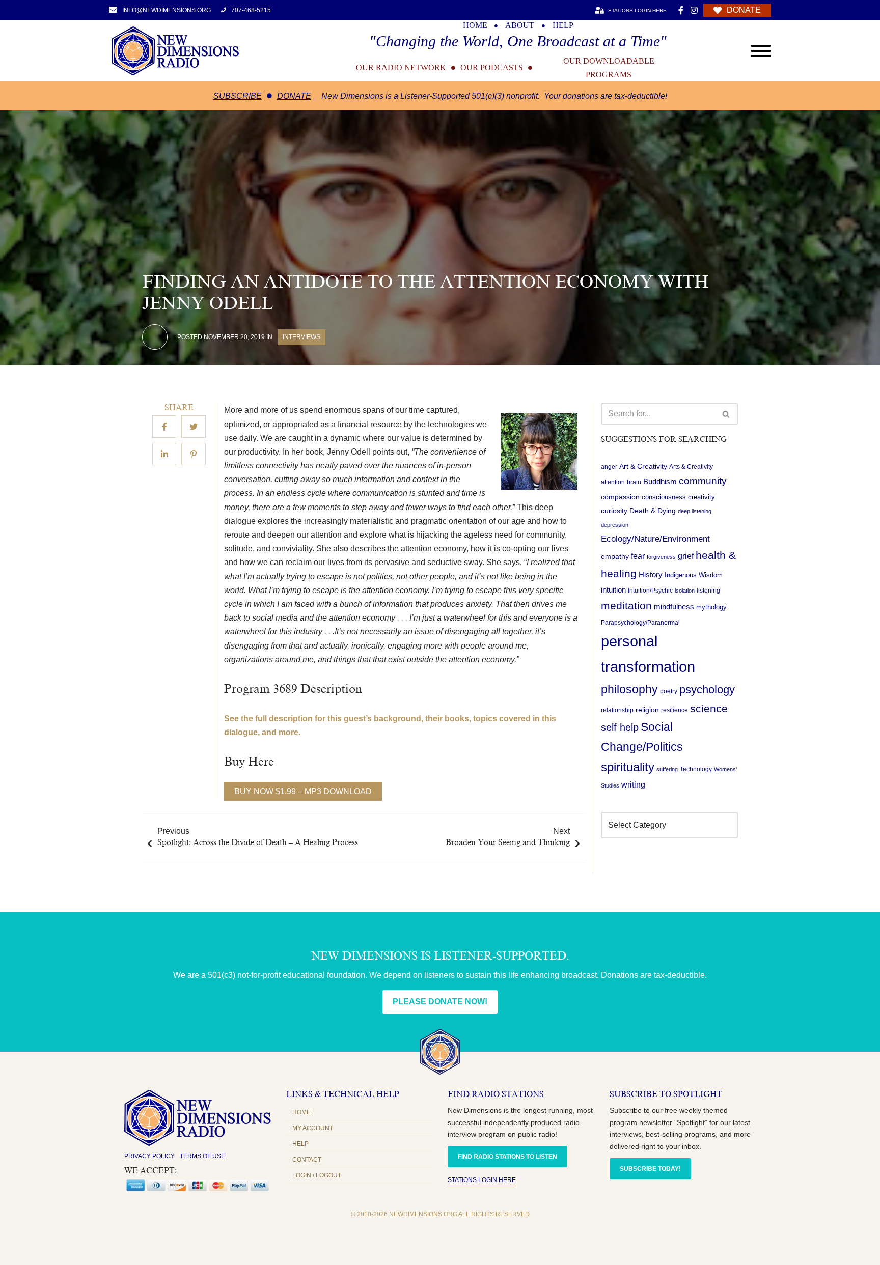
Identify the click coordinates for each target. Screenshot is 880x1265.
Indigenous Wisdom (694, 575)
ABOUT (519, 25)
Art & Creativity (643, 466)
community (703, 481)
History (651, 575)
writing (633, 784)
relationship (617, 710)
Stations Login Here (482, 1180)
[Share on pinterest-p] (193, 454)
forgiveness (661, 557)
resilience (674, 710)
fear (638, 555)
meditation (626, 605)
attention (613, 482)
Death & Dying (652, 511)
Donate (294, 96)
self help (620, 727)
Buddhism (660, 481)
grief (686, 556)
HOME (475, 25)
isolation (685, 590)
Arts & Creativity (691, 467)
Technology (696, 769)
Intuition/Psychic (650, 590)
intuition (613, 590)
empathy (615, 556)
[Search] (726, 414)
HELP (563, 25)
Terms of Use (202, 1156)
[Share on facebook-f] (164, 427)
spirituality (627, 767)
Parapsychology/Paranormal (640, 623)
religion (647, 710)
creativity (701, 497)
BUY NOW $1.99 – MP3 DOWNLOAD (303, 791)
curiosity (614, 511)
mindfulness (674, 606)
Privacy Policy (149, 1156)
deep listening (694, 511)
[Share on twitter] (193, 427)
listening (708, 590)
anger (609, 466)
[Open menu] (761, 51)
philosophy (629, 689)
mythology (711, 607)
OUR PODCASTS (491, 68)
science (709, 708)
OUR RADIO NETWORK (401, 68)
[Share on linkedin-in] (164, 454)
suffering (667, 770)
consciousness (664, 497)
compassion (620, 497)
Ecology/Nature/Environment (655, 538)
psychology (707, 689)
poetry (668, 691)
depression (614, 525)
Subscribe (237, 96)
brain (634, 482)
